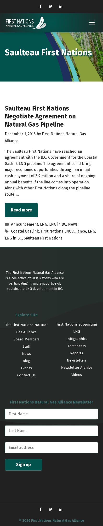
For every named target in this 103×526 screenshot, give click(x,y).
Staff (26, 346)
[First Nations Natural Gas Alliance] (26, 22)
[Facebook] (40, 6)
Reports (76, 353)
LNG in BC (57, 224)
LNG (43, 224)
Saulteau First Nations (43, 238)
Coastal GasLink (25, 231)
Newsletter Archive (76, 367)
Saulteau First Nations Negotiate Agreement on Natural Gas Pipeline (40, 117)
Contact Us (26, 375)
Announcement (24, 224)
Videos (76, 375)
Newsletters (77, 360)
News (73, 224)
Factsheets (77, 346)
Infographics (76, 339)
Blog (26, 361)
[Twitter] (50, 6)
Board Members (26, 339)
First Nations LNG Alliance (63, 231)
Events (26, 368)
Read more (21, 210)
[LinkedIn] (61, 6)
